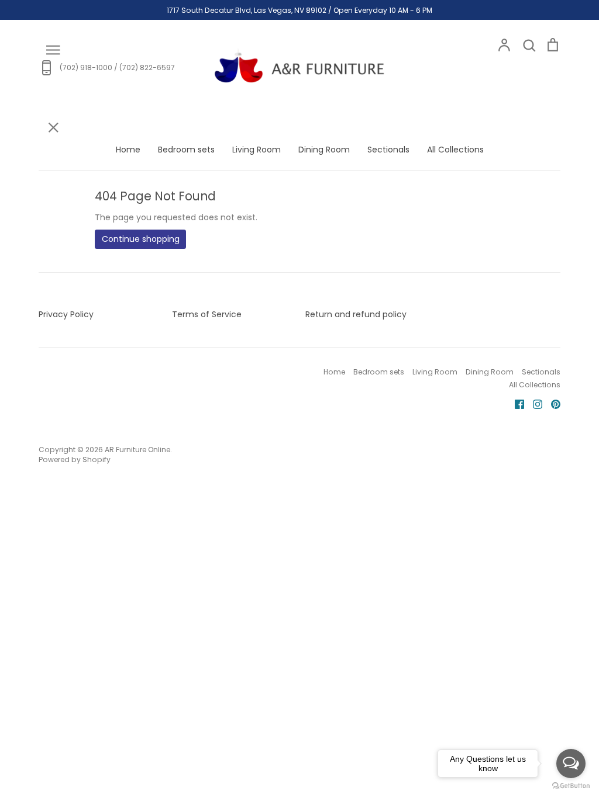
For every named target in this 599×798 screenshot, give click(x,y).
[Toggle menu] (53, 48)
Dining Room (324, 149)
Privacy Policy (66, 314)
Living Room (256, 149)
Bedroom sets (186, 149)
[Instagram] (533, 404)
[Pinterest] (551, 404)
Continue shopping (141, 239)
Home (128, 149)
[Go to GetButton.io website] (571, 786)
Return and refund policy (356, 314)
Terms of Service (207, 314)
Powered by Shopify (75, 459)
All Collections (455, 149)
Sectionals (388, 149)
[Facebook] (515, 404)
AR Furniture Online (137, 449)
